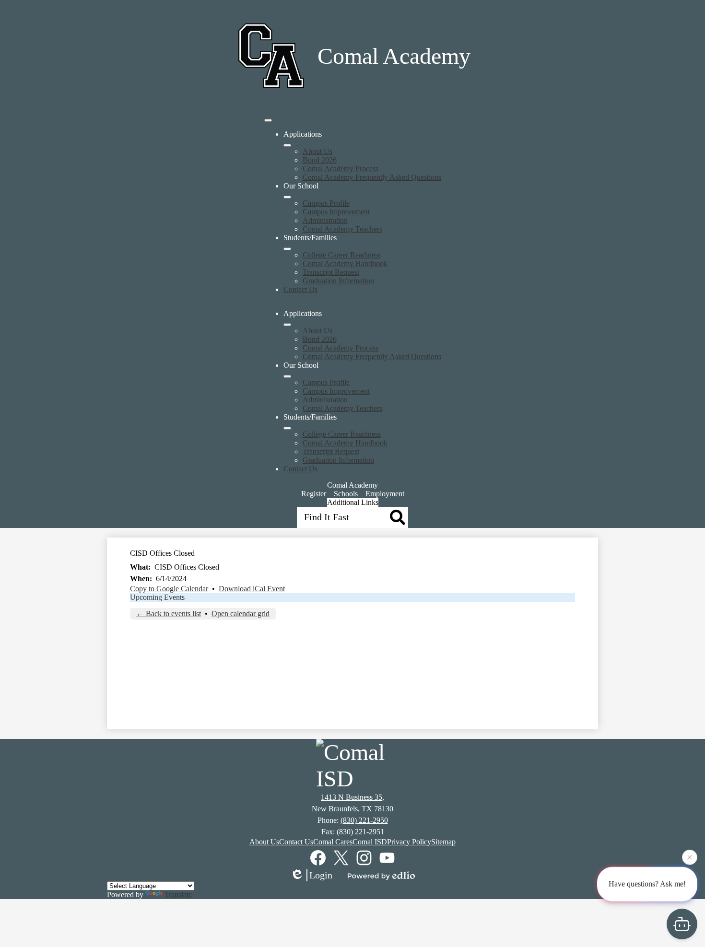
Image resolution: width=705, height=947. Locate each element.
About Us (317, 151)
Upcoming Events (157, 597)
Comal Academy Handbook (345, 263)
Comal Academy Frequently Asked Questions (372, 177)
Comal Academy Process (340, 168)
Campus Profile (326, 203)
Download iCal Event (252, 589)
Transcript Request (331, 272)
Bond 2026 (320, 160)
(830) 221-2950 (364, 820)
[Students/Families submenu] (287, 248)
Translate (178, 894)
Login (320, 875)
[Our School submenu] (287, 197)
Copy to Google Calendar (169, 589)
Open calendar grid (241, 613)
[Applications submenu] (287, 145)
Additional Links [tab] (352, 502)
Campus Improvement (336, 212)
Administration (325, 220)
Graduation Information (338, 281)
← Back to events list (168, 613)
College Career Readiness (342, 255)
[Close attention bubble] (689, 857)
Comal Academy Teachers (342, 229)
